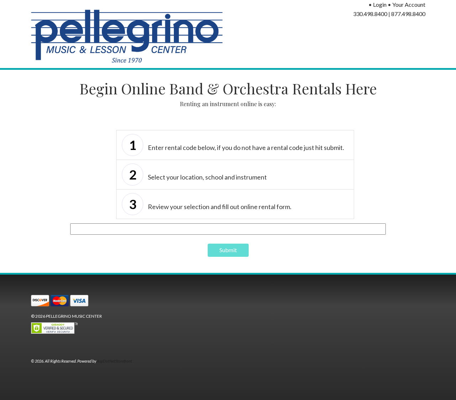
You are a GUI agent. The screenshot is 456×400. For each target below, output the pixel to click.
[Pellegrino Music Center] (127, 36)
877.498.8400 (408, 13)
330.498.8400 (370, 13)
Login (380, 4)
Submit (228, 249)
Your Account (408, 4)
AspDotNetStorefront (114, 361)
